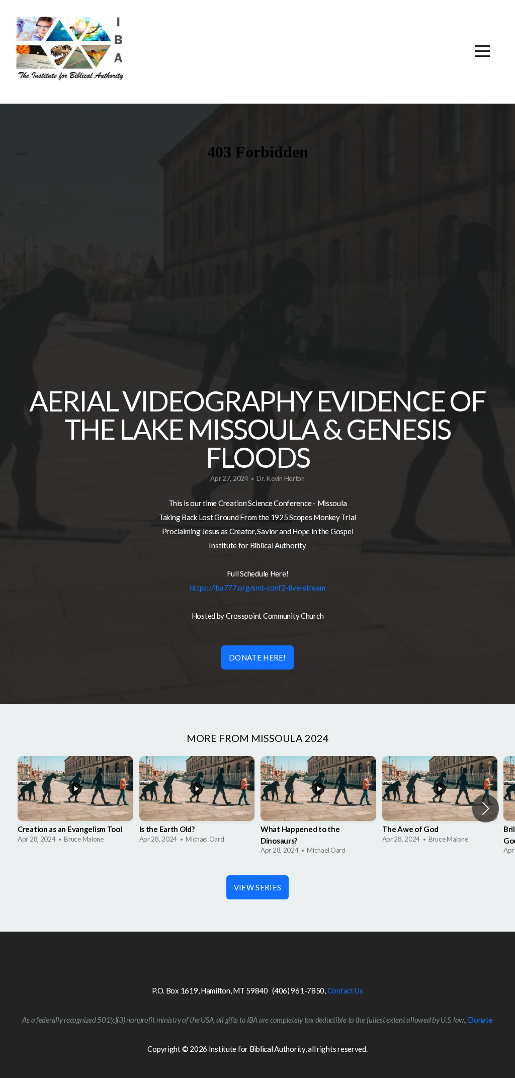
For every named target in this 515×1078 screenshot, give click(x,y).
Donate (480, 1019)
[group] (75, 802)
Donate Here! (257, 657)
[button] (485, 808)
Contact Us (345, 990)
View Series (257, 887)
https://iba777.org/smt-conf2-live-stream (257, 587)
